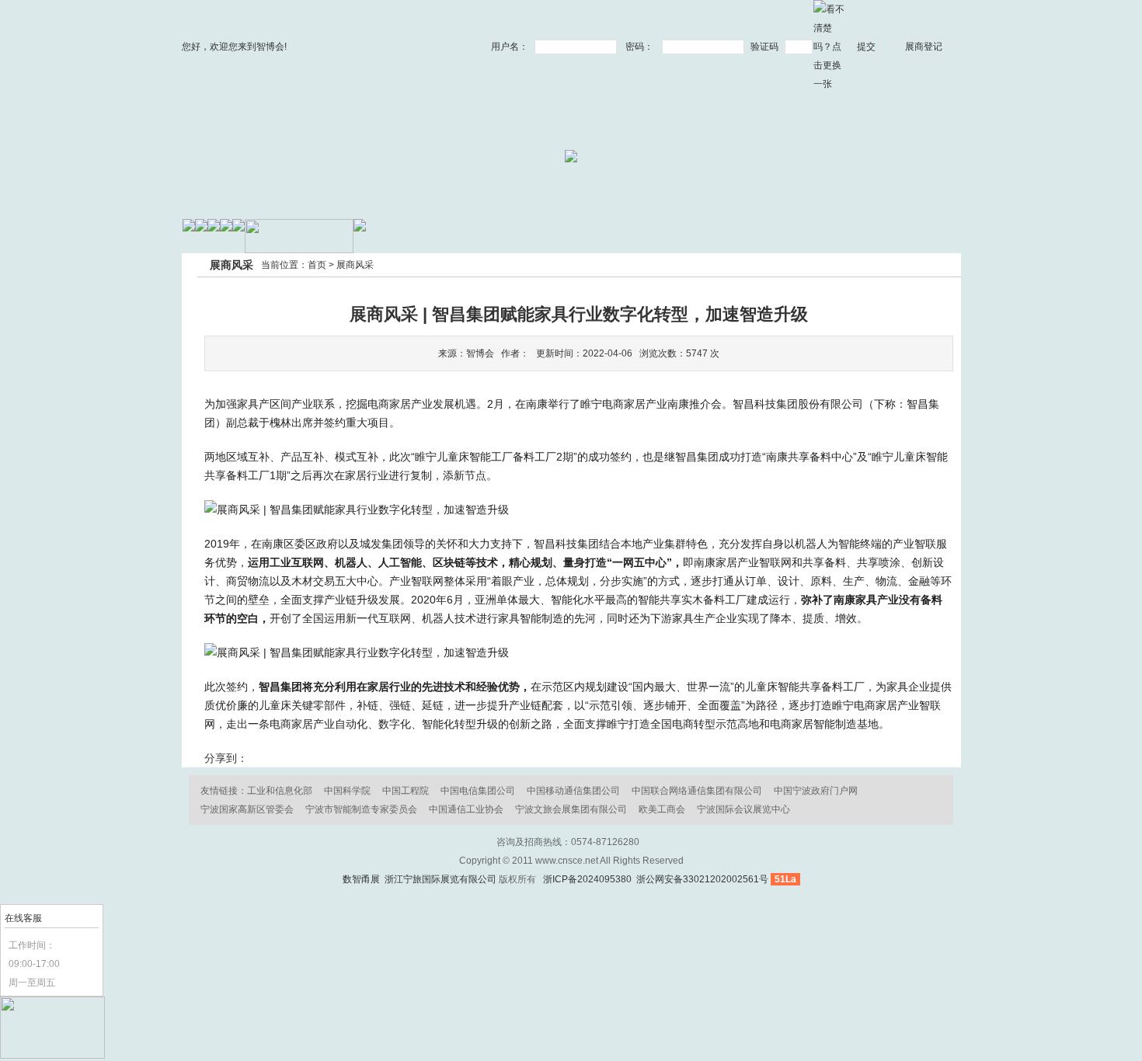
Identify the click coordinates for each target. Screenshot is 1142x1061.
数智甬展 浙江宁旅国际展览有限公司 (419, 879)
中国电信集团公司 (477, 790)
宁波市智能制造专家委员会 (361, 809)
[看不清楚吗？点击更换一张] (829, 45)
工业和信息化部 (279, 790)
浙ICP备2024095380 (587, 879)
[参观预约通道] (52, 1055)
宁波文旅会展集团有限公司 (571, 809)
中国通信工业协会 (466, 809)
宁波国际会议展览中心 (743, 809)
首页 (317, 264)
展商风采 (355, 264)
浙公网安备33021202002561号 (701, 879)
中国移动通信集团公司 (573, 790)
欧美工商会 (662, 809)
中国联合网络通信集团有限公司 (697, 790)
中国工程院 (405, 790)
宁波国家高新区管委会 (247, 809)
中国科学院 (347, 790)
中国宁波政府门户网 (816, 790)
